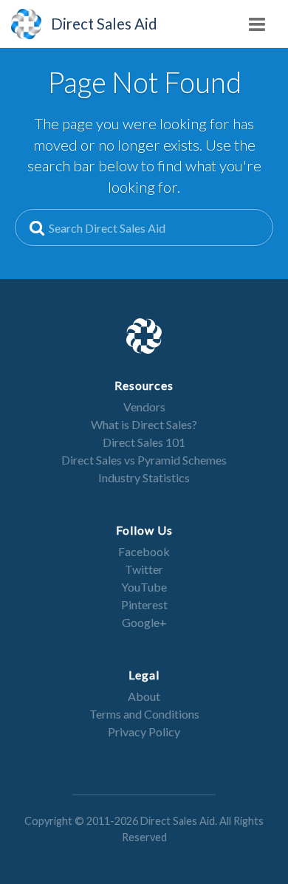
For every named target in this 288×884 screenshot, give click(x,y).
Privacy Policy (144, 731)
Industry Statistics (144, 477)
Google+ (144, 622)
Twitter (144, 569)
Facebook (144, 551)
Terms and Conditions (144, 714)
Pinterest (144, 604)
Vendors (144, 407)
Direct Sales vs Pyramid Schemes (144, 460)
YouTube (144, 587)
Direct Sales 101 (144, 442)
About (144, 696)
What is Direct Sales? (144, 424)
